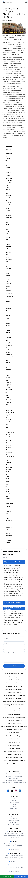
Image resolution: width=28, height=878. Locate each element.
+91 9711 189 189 (15, 871)
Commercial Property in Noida (14, 730)
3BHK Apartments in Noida (14, 686)
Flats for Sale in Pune (14, 745)
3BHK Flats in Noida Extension (14, 689)
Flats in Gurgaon (14, 677)
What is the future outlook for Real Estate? (12, 608)
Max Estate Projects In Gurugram (14, 680)
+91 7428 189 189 (15, 861)
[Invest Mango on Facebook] (8, 790)
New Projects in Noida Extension (14, 705)
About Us (14, 799)
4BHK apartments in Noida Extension (14, 717)
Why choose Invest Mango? (12, 562)
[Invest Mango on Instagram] (16, 790)
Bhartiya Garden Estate (14, 824)
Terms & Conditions (14, 810)
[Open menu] (26, 2)
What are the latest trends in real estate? (12, 603)
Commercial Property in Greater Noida (14, 695)
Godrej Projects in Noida (14, 692)
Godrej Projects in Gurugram (14, 708)
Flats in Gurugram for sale (14, 720)
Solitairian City (14, 818)
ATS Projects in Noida (14, 748)
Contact (14, 800)
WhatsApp (8, 876)
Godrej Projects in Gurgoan (14, 736)
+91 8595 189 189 (15, 837)
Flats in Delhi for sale (14, 711)
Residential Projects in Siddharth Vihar (14, 702)
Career (14, 806)
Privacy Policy (14, 808)
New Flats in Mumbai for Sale (14, 739)
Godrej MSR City (14, 822)
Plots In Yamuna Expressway (14, 674)
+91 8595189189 (22, 876)
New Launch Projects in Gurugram (14, 751)
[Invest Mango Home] (7, 2)
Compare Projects (14, 802)
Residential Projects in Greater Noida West (14, 726)
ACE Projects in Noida (14, 742)
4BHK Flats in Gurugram (14, 714)
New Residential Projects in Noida (14, 764)
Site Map (14, 804)
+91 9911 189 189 (15, 849)
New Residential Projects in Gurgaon (14, 761)
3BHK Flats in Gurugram (14, 754)
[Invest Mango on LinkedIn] (20, 790)
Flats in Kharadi (14, 733)
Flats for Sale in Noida (14, 723)
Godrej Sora (14, 817)
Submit (14, 666)
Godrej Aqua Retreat (14, 820)
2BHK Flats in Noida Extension (14, 698)
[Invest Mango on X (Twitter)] (12, 790)
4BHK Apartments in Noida (14, 758)
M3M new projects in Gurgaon (14, 683)
